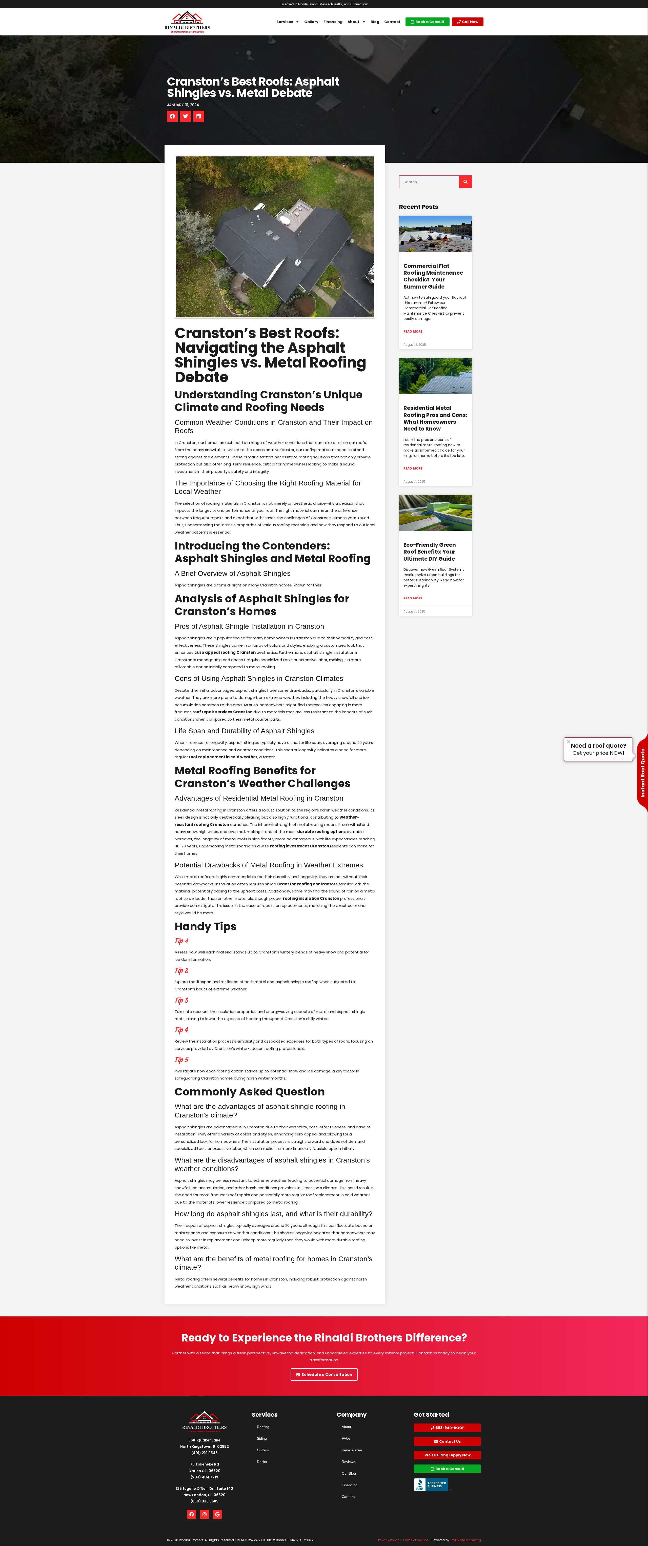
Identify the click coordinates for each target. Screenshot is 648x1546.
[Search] (465, 182)
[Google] (217, 1514)
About (353, 21)
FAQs (346, 1438)
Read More (412, 331)
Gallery (311, 21)
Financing (332, 21)
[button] (172, 116)
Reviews (348, 1462)
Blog (375, 21)
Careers (348, 1497)
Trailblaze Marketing (465, 1540)
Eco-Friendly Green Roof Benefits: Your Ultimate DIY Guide (429, 551)
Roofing (263, 1427)
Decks (262, 1462)
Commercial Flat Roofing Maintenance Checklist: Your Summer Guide (433, 276)
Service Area (352, 1450)
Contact (392, 21)
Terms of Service (415, 1540)
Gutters (263, 1450)
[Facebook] (191, 1514)
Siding (262, 1438)
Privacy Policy (388, 1540)
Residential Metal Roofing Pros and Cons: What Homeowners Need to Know (435, 418)
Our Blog (349, 1473)
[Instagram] (204, 1514)
